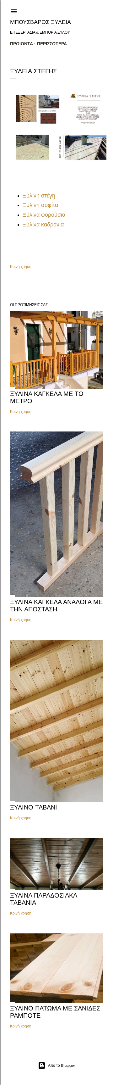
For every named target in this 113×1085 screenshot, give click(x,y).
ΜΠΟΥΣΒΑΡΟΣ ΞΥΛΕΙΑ (40, 22)
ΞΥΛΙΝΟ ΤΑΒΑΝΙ (33, 807)
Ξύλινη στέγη (39, 195)
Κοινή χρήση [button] (20, 266)
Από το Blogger (61, 1065)
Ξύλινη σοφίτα (40, 205)
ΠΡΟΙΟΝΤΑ (21, 43)
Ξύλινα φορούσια (44, 215)
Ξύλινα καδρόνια (43, 224)
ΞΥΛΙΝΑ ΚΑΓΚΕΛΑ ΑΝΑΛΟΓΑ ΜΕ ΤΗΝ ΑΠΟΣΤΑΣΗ (56, 605)
